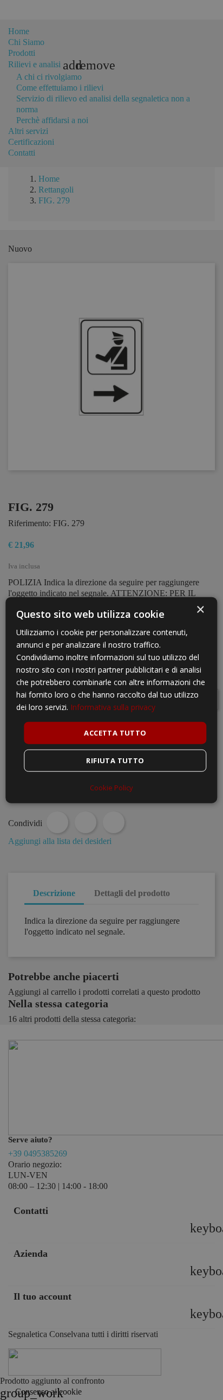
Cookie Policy (111, 787)
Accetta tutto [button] (115, 732)
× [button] (200, 609)
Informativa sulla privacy (112, 707)
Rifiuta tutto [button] (115, 760)
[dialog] (111, 700)
